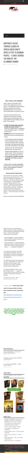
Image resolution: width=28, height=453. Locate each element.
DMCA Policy (22, 447)
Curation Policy (8, 449)
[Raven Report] (14, 10)
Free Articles (8, 64)
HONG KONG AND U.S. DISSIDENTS (12, 440)
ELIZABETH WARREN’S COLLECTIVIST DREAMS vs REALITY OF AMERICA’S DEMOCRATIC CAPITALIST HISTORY (13, 421)
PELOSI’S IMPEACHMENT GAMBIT (12, 426)
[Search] (23, 1)
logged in (11, 375)
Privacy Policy (10, 447)
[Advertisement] (14, 22)
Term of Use (16, 447)
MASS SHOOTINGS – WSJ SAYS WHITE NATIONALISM (12, 352)
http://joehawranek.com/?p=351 (10, 278)
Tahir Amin (16, 450)
